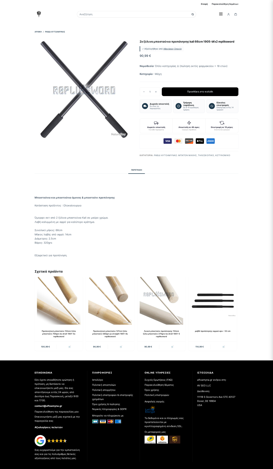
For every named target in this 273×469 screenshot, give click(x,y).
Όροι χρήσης (152, 389)
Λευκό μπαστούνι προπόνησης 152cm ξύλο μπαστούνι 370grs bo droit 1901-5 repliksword (161, 334)
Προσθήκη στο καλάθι (200, 91)
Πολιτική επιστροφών (157, 395)
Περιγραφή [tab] (136, 170)
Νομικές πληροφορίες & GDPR (109, 409)
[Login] (228, 14)
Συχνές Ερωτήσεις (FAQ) (159, 379)
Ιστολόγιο (97, 379)
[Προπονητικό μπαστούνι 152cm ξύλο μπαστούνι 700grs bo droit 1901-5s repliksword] (59, 300)
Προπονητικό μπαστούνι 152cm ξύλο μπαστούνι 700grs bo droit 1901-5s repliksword (59, 334)
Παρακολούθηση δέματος (159, 384)
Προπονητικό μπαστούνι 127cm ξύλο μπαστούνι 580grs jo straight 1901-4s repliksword (110, 334)
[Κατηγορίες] (221, 14)
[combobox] (134, 14)
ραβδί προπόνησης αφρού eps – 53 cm (213, 331)
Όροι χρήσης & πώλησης (106, 404)
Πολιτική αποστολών (104, 384)
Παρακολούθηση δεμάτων (225, 4)
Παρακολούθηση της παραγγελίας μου (57, 411)
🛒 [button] (69, 346)
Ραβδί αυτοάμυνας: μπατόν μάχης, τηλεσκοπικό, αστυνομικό (192, 155)
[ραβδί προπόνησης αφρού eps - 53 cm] (213, 300)
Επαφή (204, 4)
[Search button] (193, 14)
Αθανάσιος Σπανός (172, 48)
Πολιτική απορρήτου (103, 389)
